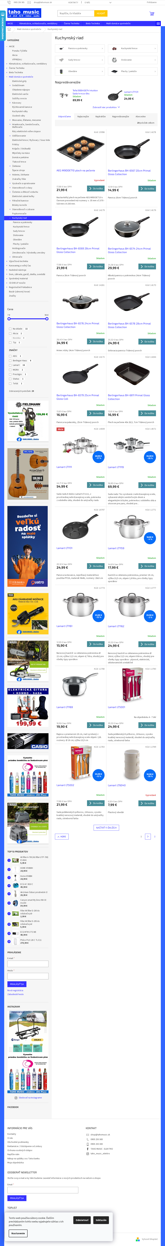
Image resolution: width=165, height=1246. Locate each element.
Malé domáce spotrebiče (21, 76)
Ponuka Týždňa (19, 50)
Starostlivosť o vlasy (22, 187)
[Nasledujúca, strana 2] (148, 836)
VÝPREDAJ (17, 59)
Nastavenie (18, 1233)
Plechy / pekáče (21, 244)
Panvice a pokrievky (22, 222)
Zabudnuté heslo (15, 994)
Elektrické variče (20, 94)
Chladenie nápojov (21, 89)
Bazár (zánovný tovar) (19, 291)
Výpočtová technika (18, 261)
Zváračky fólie (19, 179)
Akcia (14, 55)
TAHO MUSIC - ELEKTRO (102, 1149)
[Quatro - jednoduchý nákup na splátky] (27, 546)
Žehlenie (16, 166)
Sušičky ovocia (19, 98)
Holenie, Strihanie (20, 174)
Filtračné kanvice (20, 200)
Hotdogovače (18, 248)
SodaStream (18, 85)
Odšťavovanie (19, 135)
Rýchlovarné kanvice (22, 107)
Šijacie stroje (18, 170)
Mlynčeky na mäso (21, 153)
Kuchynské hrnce (21, 226)
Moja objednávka (15, 1162)
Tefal (17, 383)
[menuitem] (10, 23)
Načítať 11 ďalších (106, 827)
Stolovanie (18, 235)
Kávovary (16, 102)
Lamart (19, 365)
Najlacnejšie (83, 116)
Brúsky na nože (19, 205)
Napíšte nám (13, 1154)
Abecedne (141, 116)
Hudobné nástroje (17, 270)
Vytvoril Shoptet (150, 1239)
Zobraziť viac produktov (105, 107)
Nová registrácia (15, 990)
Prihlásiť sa (17, 984)
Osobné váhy (18, 115)
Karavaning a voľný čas (20, 265)
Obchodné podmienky (18, 1142)
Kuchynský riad (19, 218)
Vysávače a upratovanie (23, 183)
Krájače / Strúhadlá (21, 148)
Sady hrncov (19, 231)
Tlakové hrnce (19, 161)
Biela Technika (16, 72)
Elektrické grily (19, 81)
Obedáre (17, 239)
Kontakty (73, 2)
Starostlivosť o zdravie (23, 209)
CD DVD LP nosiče (17, 283)
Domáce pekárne (20, 157)
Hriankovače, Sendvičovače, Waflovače (26, 126)
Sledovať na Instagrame (30, 1097)
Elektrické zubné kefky (23, 196)
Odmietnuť (82, 1220)
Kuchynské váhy (20, 111)
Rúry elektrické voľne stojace (26, 131)
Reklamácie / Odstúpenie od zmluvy (24, 1146)
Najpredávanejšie (120, 116)
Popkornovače (19, 213)
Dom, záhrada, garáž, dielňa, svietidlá (27, 274)
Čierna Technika (16, 68)
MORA (18, 369)
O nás (87, 2)
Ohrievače (17, 257)
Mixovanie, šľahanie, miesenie (26, 120)
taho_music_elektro (100, 1153)
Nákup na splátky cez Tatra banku (23, 1158)
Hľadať (101, 13)
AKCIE (12, 46)
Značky (12, 295)
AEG (17, 356)
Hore (63, 836)
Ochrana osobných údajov (19, 1150)
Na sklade (20, 328)
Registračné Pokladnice (20, 287)
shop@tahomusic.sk (100, 1134)
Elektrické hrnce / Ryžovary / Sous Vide (31, 140)
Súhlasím (101, 1220)
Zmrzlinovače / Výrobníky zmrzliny (28, 252)
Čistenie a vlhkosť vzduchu (25, 192)
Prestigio (19, 374)
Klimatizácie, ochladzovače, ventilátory (28, 63)
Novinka (18, 338)
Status (18, 379)
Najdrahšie (101, 116)
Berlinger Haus (22, 360)
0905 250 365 (97, 1139)
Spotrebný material (18, 278)
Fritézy (15, 144)
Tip (16, 342)
